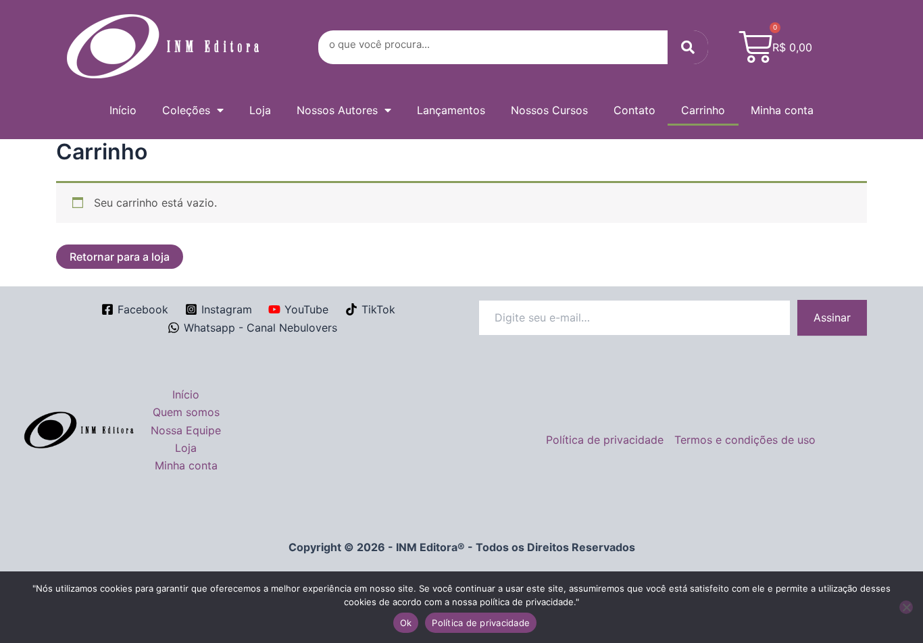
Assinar (832, 317)
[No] (906, 607)
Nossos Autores (337, 110)
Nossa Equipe (186, 430)
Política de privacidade (605, 439)
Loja (260, 110)
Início (122, 110)
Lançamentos (451, 110)
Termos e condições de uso (745, 439)
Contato (634, 110)
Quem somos (186, 412)
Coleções (186, 110)
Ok (406, 622)
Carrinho (703, 110)
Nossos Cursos (549, 110)
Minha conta (782, 110)
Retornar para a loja (120, 256)
